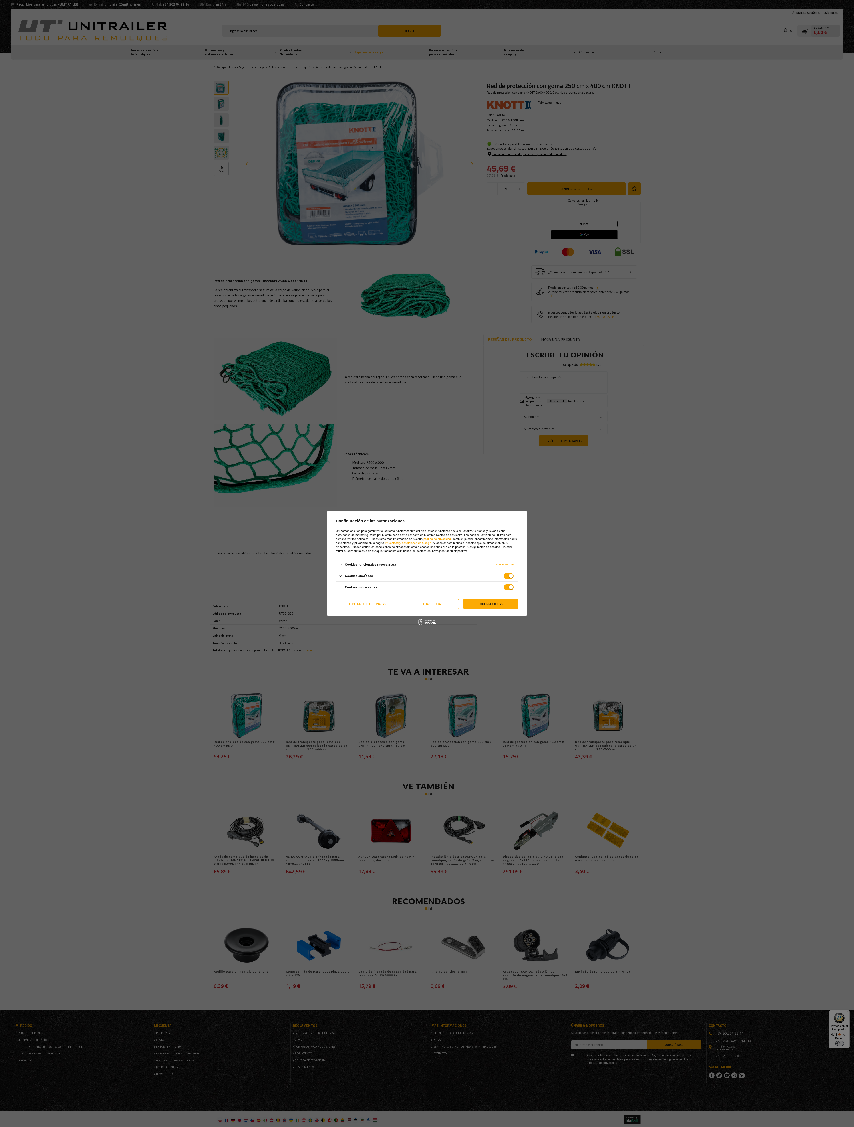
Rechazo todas (431, 604)
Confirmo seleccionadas (367, 604)
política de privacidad (437, 539)
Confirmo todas (490, 604)
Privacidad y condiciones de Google (408, 543)
